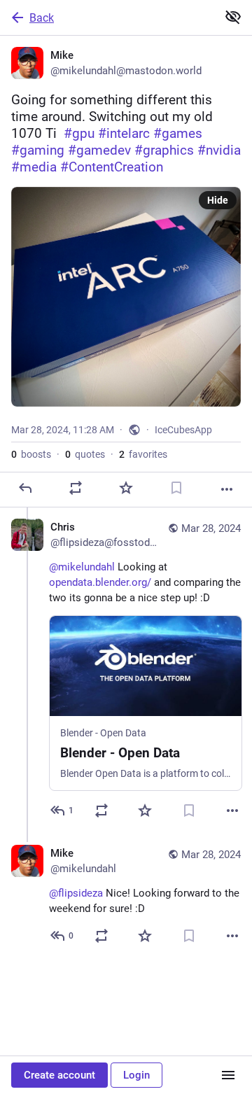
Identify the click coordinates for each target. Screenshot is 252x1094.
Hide (217, 200)
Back (41, 17)
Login (136, 1075)
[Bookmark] (176, 487)
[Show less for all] (233, 17)
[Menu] (228, 1075)
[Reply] (25, 487)
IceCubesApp (183, 429)
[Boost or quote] (75, 487)
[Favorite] (126, 487)
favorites (143, 454)
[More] (226, 489)
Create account (59, 1075)
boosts (31, 454)
